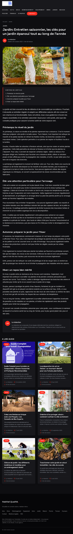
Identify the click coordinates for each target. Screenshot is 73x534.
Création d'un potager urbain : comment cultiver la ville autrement (54, 415)
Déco (18, 10)
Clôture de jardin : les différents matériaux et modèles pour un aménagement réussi (17, 465)
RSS (22, 514)
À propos (21, 13)
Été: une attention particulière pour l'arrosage (20, 96)
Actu (12, 10)
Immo (48, 10)
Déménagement (28, 10)
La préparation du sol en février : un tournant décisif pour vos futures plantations (51, 368)
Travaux (13, 13)
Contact (32, 13)
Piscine (5, 13)
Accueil (5, 10)
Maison (62, 10)
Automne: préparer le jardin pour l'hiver (19, 99)
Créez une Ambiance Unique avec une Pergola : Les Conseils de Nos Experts (15, 416)
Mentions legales (13, 514)
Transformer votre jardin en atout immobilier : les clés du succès (53, 464)
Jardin (55, 10)
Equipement (40, 10)
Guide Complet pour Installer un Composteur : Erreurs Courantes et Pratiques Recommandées (17, 368)
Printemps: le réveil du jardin (15, 93)
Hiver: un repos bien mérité (15, 101)
